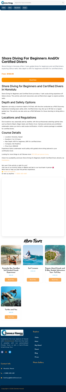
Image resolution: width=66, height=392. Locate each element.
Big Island (17, 7)
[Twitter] (10, 352)
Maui (10, 7)
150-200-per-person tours (40, 154)
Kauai (24, 7)
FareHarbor (5, 160)
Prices (37, 357)
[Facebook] (2, 352)
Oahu (3, 7)
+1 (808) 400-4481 (21, 173)
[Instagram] (6, 352)
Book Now (33, 80)
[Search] (63, 3)
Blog (36, 353)
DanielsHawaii (9, 341)
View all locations (9, 171)
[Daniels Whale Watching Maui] (7, 2)
